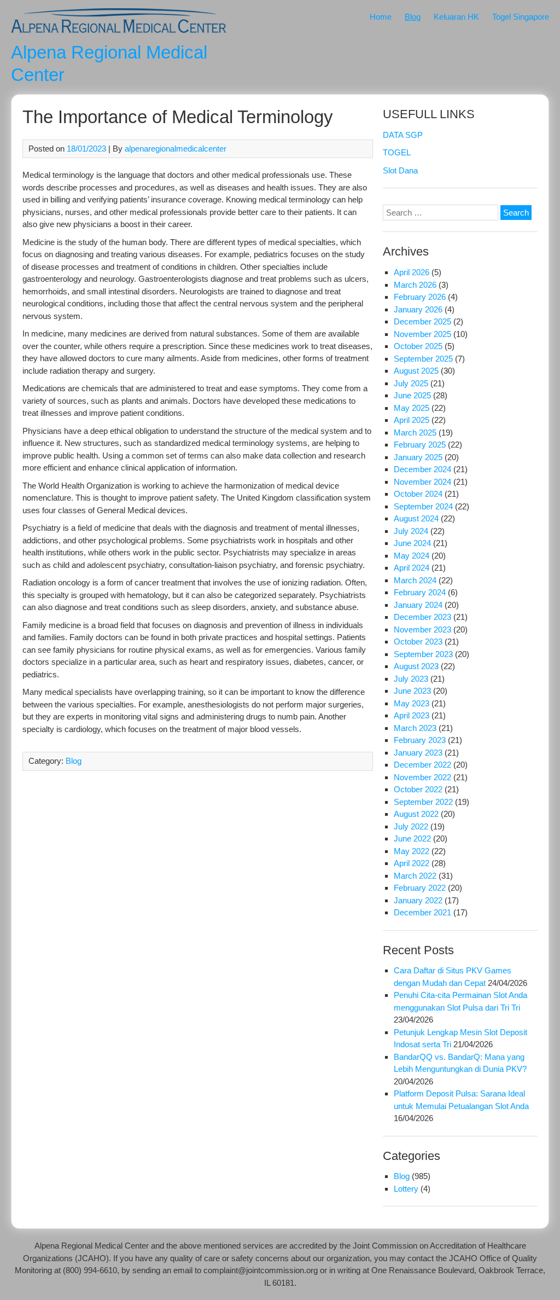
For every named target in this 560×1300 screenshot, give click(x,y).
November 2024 (422, 481)
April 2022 (411, 863)
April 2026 (411, 272)
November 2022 (422, 777)
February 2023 (420, 740)
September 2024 (423, 506)
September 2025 (423, 358)
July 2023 (411, 678)
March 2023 (415, 728)
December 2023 (422, 617)
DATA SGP (403, 135)
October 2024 (418, 493)
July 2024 (411, 531)
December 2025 (422, 321)
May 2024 (411, 555)
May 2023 (411, 703)
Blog (413, 16)
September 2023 (423, 654)
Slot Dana (400, 170)
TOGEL (397, 152)
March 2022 (415, 875)
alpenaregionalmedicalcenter (175, 148)
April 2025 (411, 420)
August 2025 (416, 370)
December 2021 (422, 912)
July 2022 (411, 826)
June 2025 (412, 395)
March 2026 (415, 284)
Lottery (406, 1188)
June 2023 (412, 690)
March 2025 (415, 432)
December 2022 (422, 764)
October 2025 (418, 346)
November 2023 (422, 629)
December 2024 (422, 469)
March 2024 (415, 580)
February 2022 (420, 887)
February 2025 (420, 444)
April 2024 (411, 567)
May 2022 (411, 851)
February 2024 (420, 592)
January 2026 (418, 309)
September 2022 (423, 801)
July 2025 (411, 383)
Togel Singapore (520, 16)
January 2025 (418, 457)
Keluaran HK (456, 16)
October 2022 (418, 789)
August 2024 (416, 518)
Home (381, 16)
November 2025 (422, 334)
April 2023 (411, 715)
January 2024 (418, 605)
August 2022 (416, 814)
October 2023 (418, 641)
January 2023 (418, 752)
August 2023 (416, 666)
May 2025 (411, 408)
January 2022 (418, 900)
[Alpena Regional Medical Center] (118, 34)
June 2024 (412, 543)
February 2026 (420, 296)
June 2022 (412, 838)
